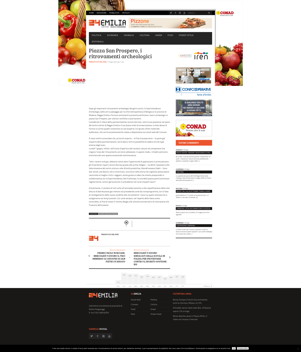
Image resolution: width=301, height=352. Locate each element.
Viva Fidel (180, 172)
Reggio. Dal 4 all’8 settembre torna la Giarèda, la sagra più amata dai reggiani (194, 191)
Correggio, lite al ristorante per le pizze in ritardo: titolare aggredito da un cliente (194, 208)
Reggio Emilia (112, 214)
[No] (298, 349)
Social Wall (136, 299)
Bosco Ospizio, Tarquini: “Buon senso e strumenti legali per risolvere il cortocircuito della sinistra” (194, 152)
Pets (133, 314)
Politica (96, 35)
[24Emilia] (107, 23)
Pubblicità (114, 13)
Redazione (101, 13)
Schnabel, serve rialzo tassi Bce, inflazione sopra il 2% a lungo (192, 309)
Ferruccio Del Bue (97, 62)
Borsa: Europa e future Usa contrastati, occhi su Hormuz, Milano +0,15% (190, 301)
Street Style (186, 35)
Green (158, 35)
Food (170, 35)
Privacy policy (243, 348)
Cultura (145, 35)
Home (91, 13)
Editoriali (97, 41)
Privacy (126, 13)
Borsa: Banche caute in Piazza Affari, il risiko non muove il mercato (190, 317)
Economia (112, 35)
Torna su (206, 286)
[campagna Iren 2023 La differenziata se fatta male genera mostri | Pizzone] (170, 28)
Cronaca (129, 35)
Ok (234, 348)
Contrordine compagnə (185, 225)
